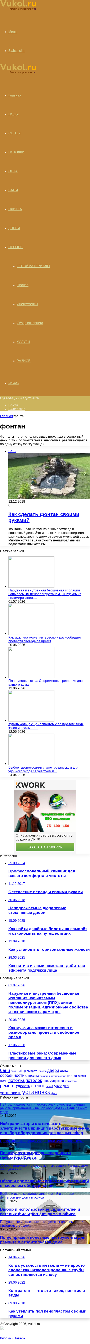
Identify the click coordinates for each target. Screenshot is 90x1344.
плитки (82, 1076)
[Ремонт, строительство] (18, 9)
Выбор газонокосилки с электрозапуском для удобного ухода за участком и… (43, 769)
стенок (38, 1085)
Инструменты (27, 304)
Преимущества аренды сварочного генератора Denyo (35, 1155)
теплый (49, 1086)
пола (4, 1080)
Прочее (22, 285)
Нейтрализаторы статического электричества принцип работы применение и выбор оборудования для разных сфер (44, 1128)
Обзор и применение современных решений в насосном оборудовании (44, 1183)
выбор (21, 1070)
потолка (16, 1080)
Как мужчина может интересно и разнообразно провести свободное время (44, 639)
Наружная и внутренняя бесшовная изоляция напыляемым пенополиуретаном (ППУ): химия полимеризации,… (44, 594)
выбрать (32, 1070)
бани (5, 1070)
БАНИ (13, 190)
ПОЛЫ (13, 114)
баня (13, 1071)
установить (10, 1093)
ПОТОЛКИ (16, 152)
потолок (34, 1080)
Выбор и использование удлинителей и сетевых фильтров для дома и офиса (40, 1211)
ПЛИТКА (15, 209)
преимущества (53, 1080)
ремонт (7, 1085)
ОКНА (13, 171)
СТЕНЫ (14, 133)
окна (64, 1070)
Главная (6, 416)
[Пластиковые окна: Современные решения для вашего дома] (31, 677)
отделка (32, 1075)
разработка (71, 1081)
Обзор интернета (30, 323)
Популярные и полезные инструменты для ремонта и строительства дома (42, 1239)
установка (36, 1091)
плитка (72, 1075)
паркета (44, 1076)
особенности (12, 1075)
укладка (61, 1086)
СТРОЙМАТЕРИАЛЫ (33, 266)
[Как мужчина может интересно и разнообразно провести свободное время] (31, 633)
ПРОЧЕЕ (15, 247)
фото (54, 1093)
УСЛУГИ (23, 342)
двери (53, 1070)
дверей (42, 1071)
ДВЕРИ (14, 228)
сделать (23, 1086)
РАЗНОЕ (24, 361)
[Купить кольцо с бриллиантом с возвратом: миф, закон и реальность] (31, 720)
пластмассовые (57, 1076)
